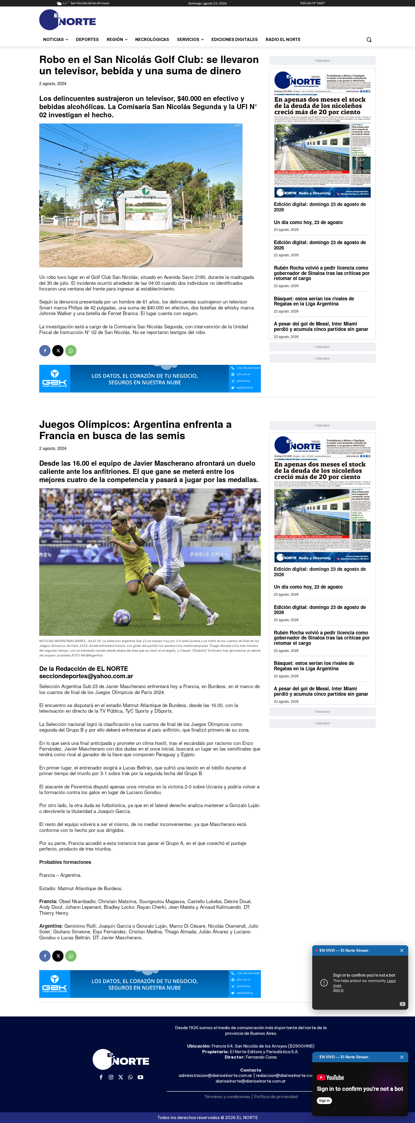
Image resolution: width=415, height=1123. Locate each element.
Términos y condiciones (227, 1096)
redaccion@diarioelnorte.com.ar (288, 1075)
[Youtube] (140, 1077)
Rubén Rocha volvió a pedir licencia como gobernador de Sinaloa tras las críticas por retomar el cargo (322, 272)
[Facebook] (45, 350)
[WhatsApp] (71, 350)
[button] (369, 39)
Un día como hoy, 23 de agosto (308, 222)
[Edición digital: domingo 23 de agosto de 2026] (322, 134)
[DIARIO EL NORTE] (89, 19)
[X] (58, 350)
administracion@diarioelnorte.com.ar (215, 1075)
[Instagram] (111, 1077)
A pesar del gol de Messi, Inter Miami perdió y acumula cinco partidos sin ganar (321, 326)
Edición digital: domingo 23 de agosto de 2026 (320, 207)
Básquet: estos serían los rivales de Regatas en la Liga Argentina (314, 301)
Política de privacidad (276, 1096)
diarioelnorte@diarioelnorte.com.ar (251, 1081)
